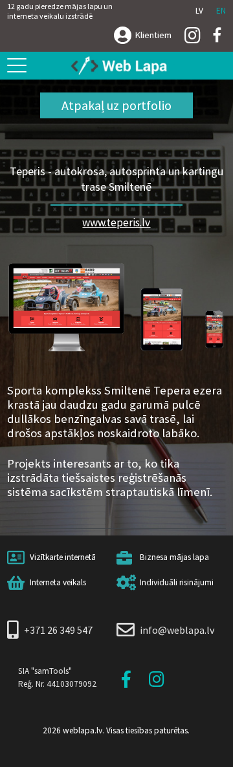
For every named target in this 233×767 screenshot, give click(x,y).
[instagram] (192, 36)
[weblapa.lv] (123, 66)
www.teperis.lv (116, 222)
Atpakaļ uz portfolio (116, 105)
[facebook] (217, 35)
